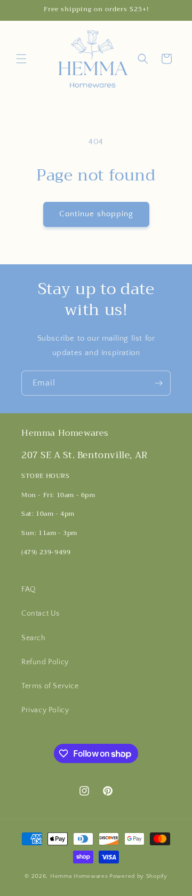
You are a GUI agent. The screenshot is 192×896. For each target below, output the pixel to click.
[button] (21, 58)
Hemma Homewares (79, 876)
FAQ (28, 589)
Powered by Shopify (138, 876)
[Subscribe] (158, 383)
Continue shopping (96, 213)
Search (33, 638)
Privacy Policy (45, 710)
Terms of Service (50, 686)
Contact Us (40, 613)
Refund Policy (45, 662)
